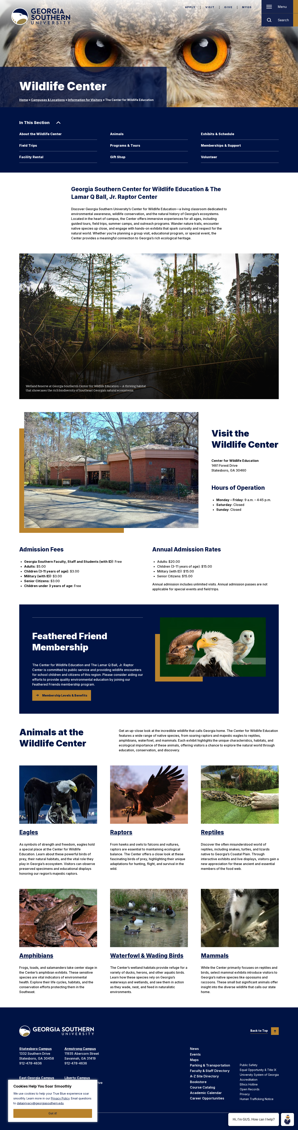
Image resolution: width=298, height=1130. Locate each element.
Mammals (215, 955)
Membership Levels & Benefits (64, 695)
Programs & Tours (125, 145)
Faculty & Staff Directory (209, 1071)
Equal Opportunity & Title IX (258, 1070)
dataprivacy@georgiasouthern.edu (40, 1103)
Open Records (249, 1089)
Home (23, 100)
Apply (190, 7)
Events (195, 1054)
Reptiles (212, 832)
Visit (209, 7)
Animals (117, 134)
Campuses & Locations (48, 100)
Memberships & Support (221, 145)
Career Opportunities (207, 1098)
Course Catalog (202, 1087)
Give (228, 7)
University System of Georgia (259, 1074)
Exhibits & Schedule (217, 134)
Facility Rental (31, 157)
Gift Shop (117, 157)
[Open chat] (287, 1119)
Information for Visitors (85, 100)
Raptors (121, 832)
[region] (52, 1101)
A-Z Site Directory (204, 1076)
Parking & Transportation (210, 1065)
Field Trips (28, 145)
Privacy (245, 1094)
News (194, 1049)
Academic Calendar (206, 1093)
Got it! (52, 1113)
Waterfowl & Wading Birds (146, 955)
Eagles (28, 832)
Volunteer (209, 157)
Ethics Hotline (249, 1084)
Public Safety (248, 1065)
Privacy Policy (60, 1098)
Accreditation (248, 1079)
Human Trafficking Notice (256, 1099)
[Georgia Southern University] (40, 16)
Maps (194, 1060)
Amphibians (36, 955)
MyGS (247, 7)
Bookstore (198, 1082)
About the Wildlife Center (40, 134)
